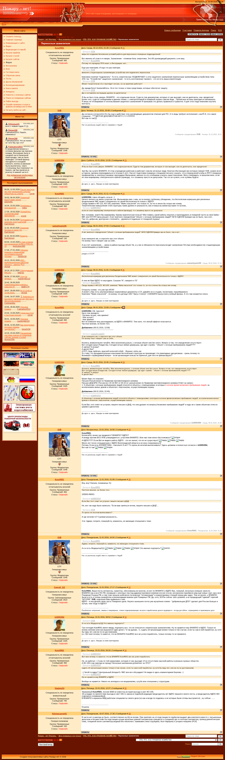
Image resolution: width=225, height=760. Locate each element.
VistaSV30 (22, 256)
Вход (4, 24)
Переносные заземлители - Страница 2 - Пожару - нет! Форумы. (39, 22)
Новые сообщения (172, 30)
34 (125, 650)
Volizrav (20, 273)
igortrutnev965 (19, 246)
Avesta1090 (9, 339)
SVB (59, 110)
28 (124, 362)
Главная (5, 22)
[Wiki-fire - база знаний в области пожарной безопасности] (27, 400)
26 (123, 270)
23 (125, 160)
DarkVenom (9, 224)
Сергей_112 (59, 587)
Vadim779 (25, 287)
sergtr (32, 194)
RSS (221, 20)
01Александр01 (59, 714)
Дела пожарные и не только (70, 39)
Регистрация (75, 22)
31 (129, 537)
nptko (24, 208)
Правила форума (201, 30)
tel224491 (8, 202)
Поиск (213, 30)
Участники (187, 30)
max (72, 37)
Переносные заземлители (128, 39)
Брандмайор (61, 37)
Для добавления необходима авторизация (20, 176)
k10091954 (59, 160)
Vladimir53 (59, 688)
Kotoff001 (59, 48)
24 (123, 194)
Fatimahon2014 (23, 309)
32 (129, 587)
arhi (68, 37)
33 (125, 617)
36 (130, 714)
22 (125, 110)
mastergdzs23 (24, 279)
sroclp (23, 216)
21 (124, 48)
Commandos (9, 303)
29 (129, 430)
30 (129, 479)
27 (124, 307)
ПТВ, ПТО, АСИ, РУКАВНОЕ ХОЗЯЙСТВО (99, 39)
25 (124, 226)
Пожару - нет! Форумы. (47, 39)
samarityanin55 (59, 226)
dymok (7, 267)
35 (125, 688)
